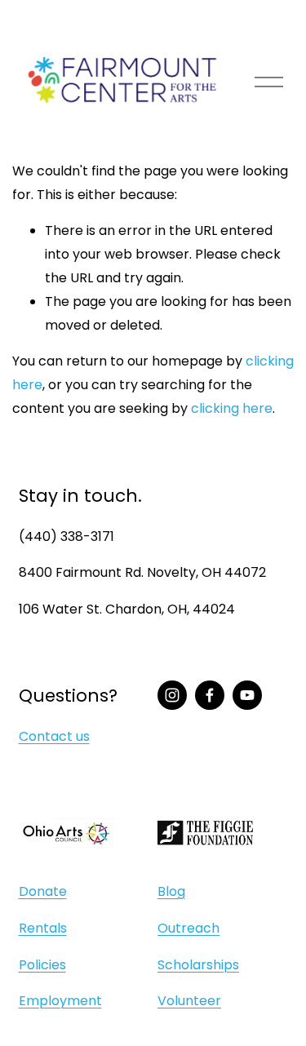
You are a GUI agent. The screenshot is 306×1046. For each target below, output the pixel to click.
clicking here (232, 408)
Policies (42, 964)
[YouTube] (247, 695)
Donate (43, 891)
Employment (60, 1000)
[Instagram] (172, 695)
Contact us (54, 736)
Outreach (188, 928)
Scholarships (198, 964)
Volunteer (189, 1000)
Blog (171, 891)
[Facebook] (209, 695)
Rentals (43, 928)
